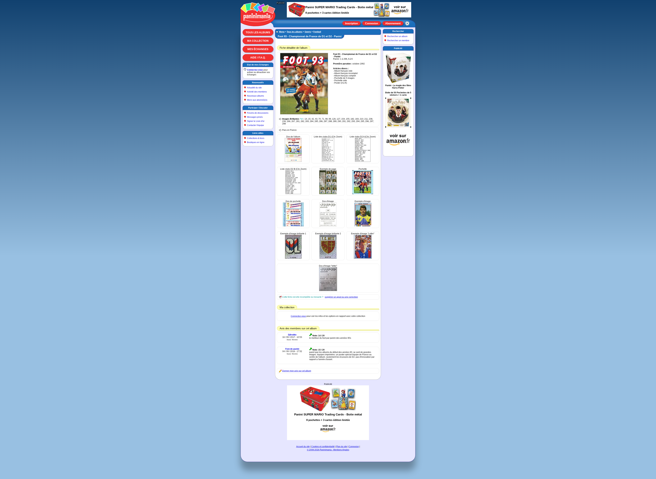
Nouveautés (258, 82)
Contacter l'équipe (255, 125)
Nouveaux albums (255, 96)
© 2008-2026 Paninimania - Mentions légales (328, 450)
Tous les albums (258, 32)
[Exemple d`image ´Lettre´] (363, 258)
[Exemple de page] (328, 193)
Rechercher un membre (398, 40)
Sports (308, 32)
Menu (281, 32)
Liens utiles (257, 133)
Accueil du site (303, 446)
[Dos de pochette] (293, 226)
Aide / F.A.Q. (258, 57)
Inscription (351, 23)
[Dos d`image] (328, 226)
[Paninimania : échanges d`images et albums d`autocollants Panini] (258, 22)
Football (317, 32)
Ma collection (258, 40)
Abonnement (393, 23)
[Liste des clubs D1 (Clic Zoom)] (328, 161)
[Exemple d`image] (362, 226)
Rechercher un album (397, 36)
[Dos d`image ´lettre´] (328, 290)
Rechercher (398, 31)
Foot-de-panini (292, 349)
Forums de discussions (257, 113)
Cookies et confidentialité (323, 446)
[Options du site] (407, 23)
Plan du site (341, 446)
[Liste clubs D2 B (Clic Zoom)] (293, 193)
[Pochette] (362, 193)
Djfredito (292, 335)
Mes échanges (257, 49)
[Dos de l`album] (293, 161)
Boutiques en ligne (255, 142)
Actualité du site (254, 87)
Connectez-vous (255, 70)
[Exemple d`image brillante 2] (328, 258)
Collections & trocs (255, 138)
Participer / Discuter (258, 108)
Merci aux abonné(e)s (257, 100)
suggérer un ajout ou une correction (341, 297)
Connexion (371, 23)
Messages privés (255, 117)
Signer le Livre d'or (255, 121)
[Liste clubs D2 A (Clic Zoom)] (363, 161)
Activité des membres (257, 92)
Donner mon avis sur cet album (296, 371)
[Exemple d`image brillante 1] (293, 258)
